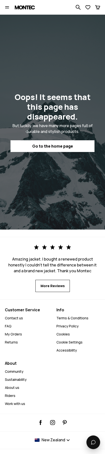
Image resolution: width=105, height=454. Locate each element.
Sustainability (16, 379)
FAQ (8, 326)
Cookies (63, 334)
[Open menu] (7, 7)
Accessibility (66, 350)
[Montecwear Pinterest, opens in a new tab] (64, 422)
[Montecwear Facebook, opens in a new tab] (40, 422)
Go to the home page (52, 146)
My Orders (13, 334)
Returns (11, 342)
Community (14, 371)
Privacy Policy (67, 326)
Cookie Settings (69, 342)
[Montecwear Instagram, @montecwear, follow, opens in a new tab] (52, 422)
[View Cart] (98, 7)
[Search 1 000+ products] (78, 7)
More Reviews (53, 285)
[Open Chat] (93, 442)
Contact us (14, 318)
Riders (10, 395)
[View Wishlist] (88, 7)
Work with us (15, 403)
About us (12, 387)
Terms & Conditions (72, 318)
